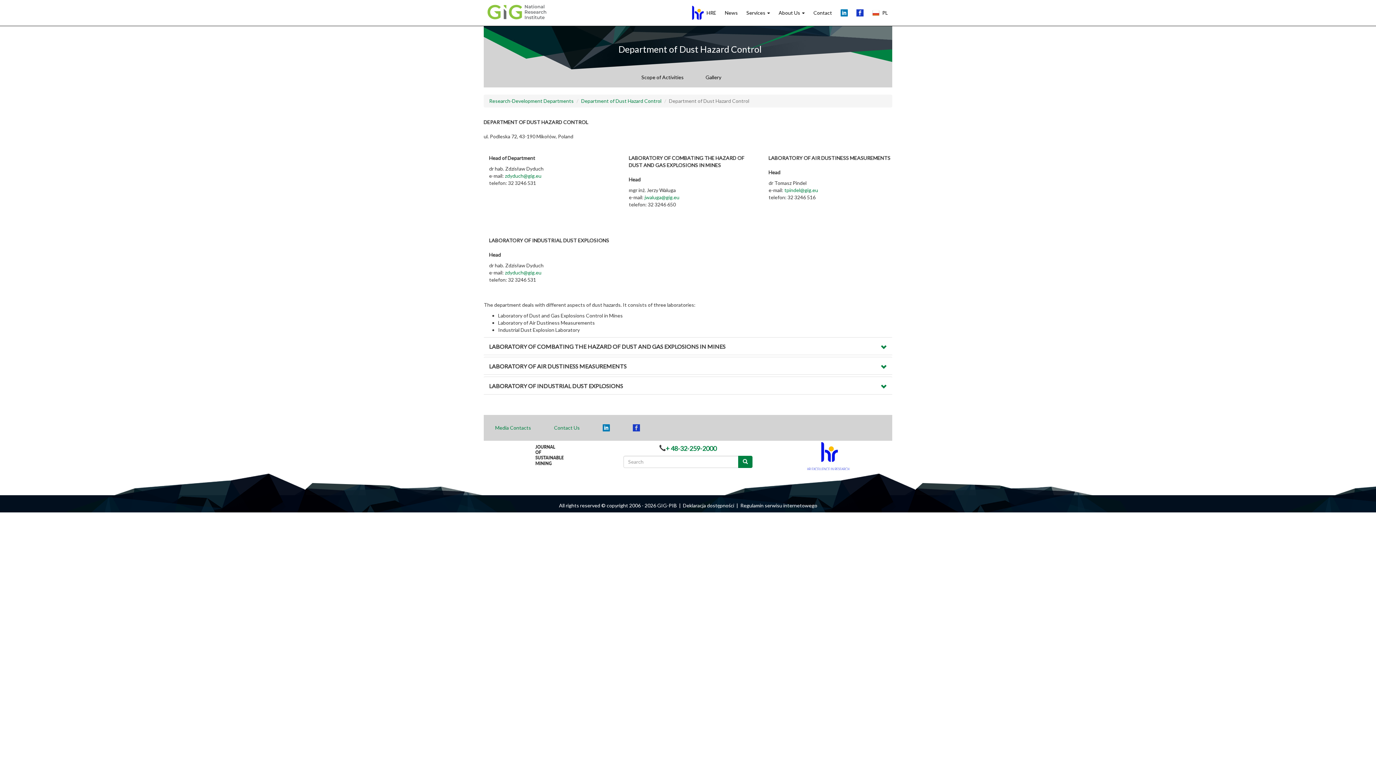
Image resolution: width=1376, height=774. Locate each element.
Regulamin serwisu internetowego (778, 505)
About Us (790, 13)
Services (756, 13)
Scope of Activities (662, 77)
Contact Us (567, 428)
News (731, 13)
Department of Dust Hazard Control (621, 101)
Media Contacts (513, 428)
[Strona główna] (518, 11)
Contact (822, 13)
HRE (711, 13)
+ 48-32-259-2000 (691, 448)
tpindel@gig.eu (801, 190)
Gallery (713, 77)
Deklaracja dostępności (708, 505)
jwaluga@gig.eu (662, 197)
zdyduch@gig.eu (523, 176)
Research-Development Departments (531, 101)
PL (885, 13)
